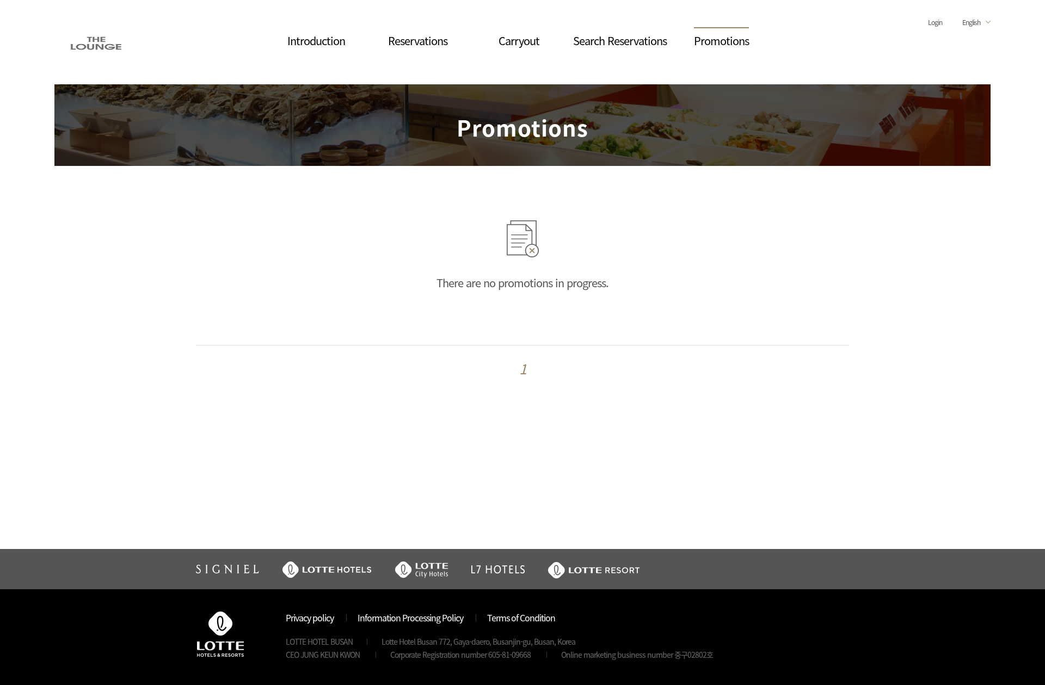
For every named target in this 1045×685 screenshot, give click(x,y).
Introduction (316, 40)
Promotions (721, 40)
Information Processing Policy (410, 617)
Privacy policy (310, 617)
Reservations (417, 40)
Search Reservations (620, 40)
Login (935, 22)
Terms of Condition (521, 617)
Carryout (519, 40)
